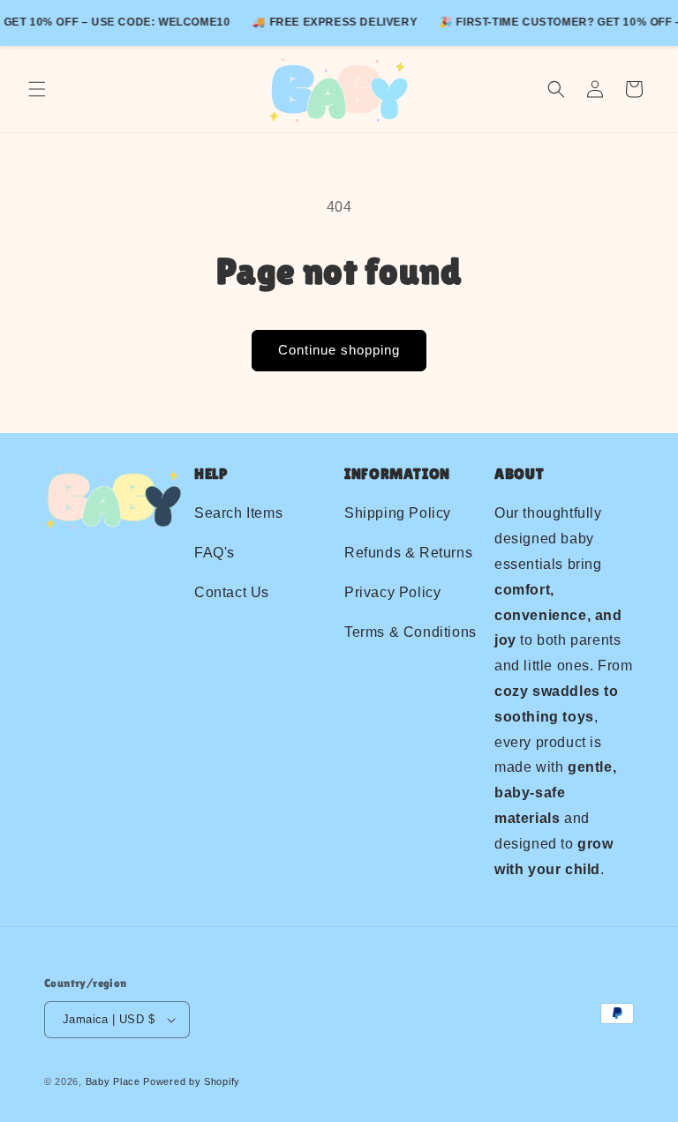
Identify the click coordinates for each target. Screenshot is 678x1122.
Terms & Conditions (410, 632)
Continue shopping (339, 349)
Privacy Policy (392, 592)
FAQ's (214, 552)
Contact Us (231, 592)
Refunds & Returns (408, 552)
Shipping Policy (397, 512)
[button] (37, 89)
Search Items (238, 512)
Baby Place (113, 1081)
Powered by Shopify (191, 1081)
